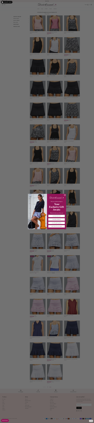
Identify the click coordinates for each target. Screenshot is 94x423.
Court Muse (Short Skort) (57, 215)
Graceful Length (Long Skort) (56, 222)
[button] (6, 2)
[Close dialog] (65, 195)
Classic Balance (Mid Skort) (56, 219)
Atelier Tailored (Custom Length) (56, 226)
